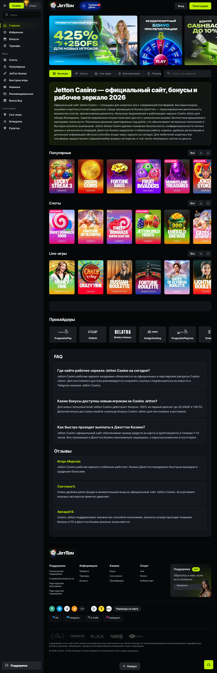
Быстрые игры (131, 73)
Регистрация (200, 6)
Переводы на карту (127, 608)
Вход (181, 6)
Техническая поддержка (56, 572)
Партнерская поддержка (56, 592)
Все (192, 152)
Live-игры (105, 73)
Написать (182, 585)
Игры (112, 571)
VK (56, 617)
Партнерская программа (56, 584)
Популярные (159, 73)
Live (142, 571)
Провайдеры (117, 580)
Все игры (62, 73)
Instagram (114, 617)
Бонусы (84, 580)
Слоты (83, 73)
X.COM (94, 617)
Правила (84, 571)
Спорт (33, 5)
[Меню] (4, 5)
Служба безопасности (61, 578)
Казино (16, 5)
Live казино (116, 576)
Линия (143, 576)
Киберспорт (147, 580)
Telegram (74, 617)
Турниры (84, 576)
